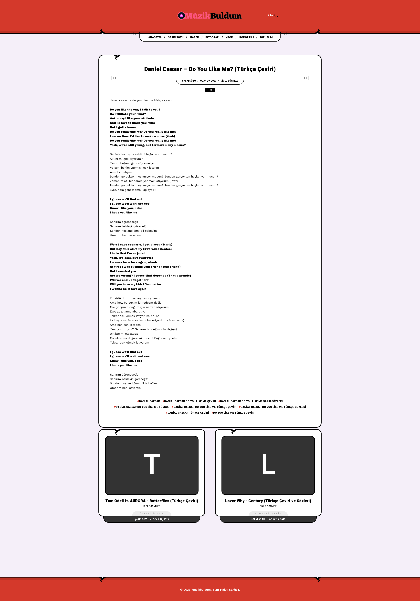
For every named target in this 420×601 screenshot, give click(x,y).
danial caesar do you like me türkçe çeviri (205, 407)
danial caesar (149, 401)
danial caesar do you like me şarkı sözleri (251, 401)
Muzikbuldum (201, 589)
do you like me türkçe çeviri (233, 413)
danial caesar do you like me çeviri (190, 401)
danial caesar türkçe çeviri (188, 413)
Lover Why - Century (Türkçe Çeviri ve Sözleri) (268, 501)
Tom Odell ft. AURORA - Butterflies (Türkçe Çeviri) (151, 501)
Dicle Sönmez (229, 81)
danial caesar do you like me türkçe (142, 407)
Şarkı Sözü (189, 81)
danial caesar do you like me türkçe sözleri (273, 407)
